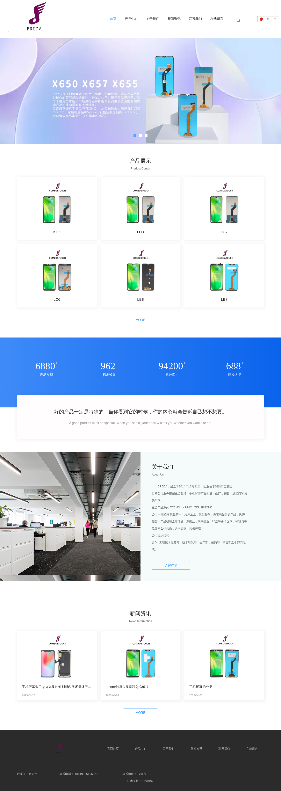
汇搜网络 (148, 781)
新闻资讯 (174, 19)
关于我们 (152, 19)
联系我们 (195, 19)
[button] (135, 135)
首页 (113, 19)
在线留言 (216, 19)
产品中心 (131, 19)
